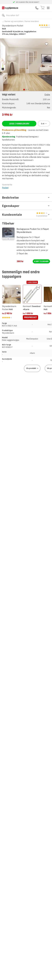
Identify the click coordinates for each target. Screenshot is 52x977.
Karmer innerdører (32, 21)
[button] (26, 101)
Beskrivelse (10, 197)
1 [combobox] (42, 123)
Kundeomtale (24, 215)
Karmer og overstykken (14, 21)
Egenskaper (10, 206)
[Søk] (3, 15)
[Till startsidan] (10, 8)
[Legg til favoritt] (47, 44)
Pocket (5, 187)
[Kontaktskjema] (36, 7)
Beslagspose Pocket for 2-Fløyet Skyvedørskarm (33, 230)
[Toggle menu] (48, 8)
